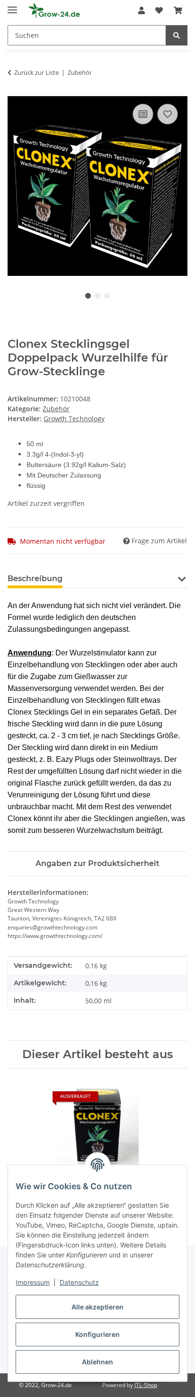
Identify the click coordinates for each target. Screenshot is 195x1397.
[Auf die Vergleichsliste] (143, 114)
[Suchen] (176, 35)
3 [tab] (107, 296)
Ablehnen (97, 1362)
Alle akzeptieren (97, 1307)
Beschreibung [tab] (35, 578)
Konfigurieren (97, 1334)
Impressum (33, 1282)
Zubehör (56, 408)
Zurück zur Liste (36, 72)
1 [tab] (88, 296)
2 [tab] (97, 296)
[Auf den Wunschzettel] (167, 114)
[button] (141, 10)
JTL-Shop (145, 1385)
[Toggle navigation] (12, 6)
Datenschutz (79, 1282)
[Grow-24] (55, 10)
